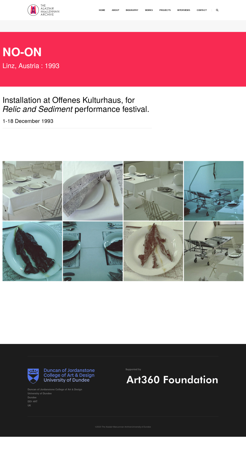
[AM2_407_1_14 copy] (92, 251)
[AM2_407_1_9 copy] (213, 191)
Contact (202, 10)
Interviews (183, 10)
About (115, 10)
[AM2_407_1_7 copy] (153, 191)
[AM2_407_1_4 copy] (92, 191)
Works (149, 10)
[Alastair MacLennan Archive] (53, 9)
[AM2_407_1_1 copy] (32, 191)
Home (102, 10)
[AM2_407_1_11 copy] (32, 251)
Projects (165, 10)
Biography (132, 10)
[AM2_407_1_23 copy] (153, 251)
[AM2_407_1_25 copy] (213, 251)
